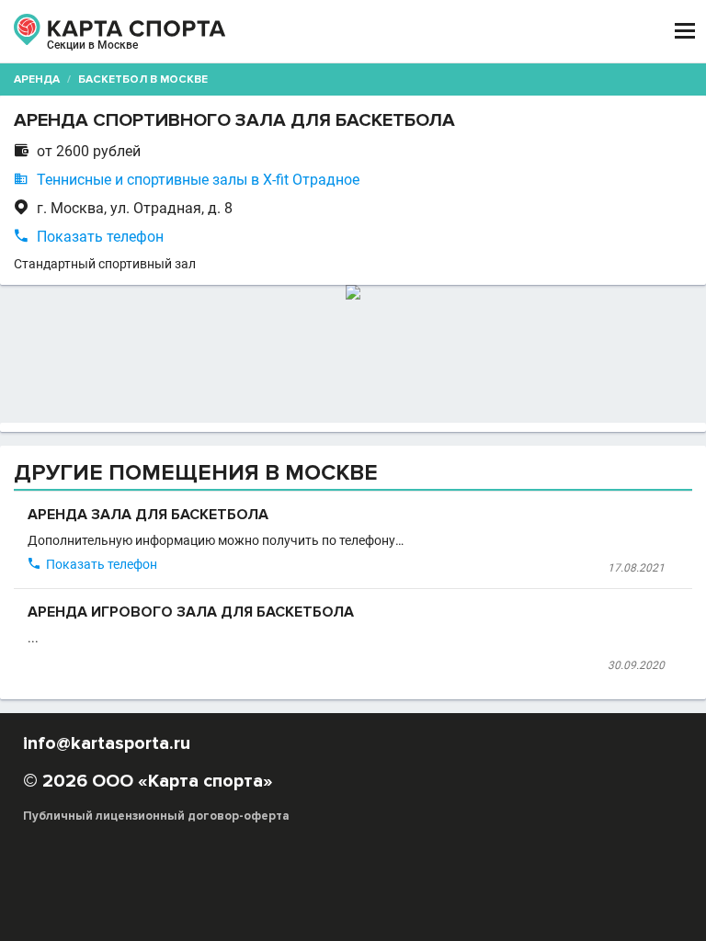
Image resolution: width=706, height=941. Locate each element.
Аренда (37, 79)
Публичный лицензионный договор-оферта (156, 816)
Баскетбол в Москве (143, 79)
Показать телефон (100, 236)
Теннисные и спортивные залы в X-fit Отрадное (198, 179)
